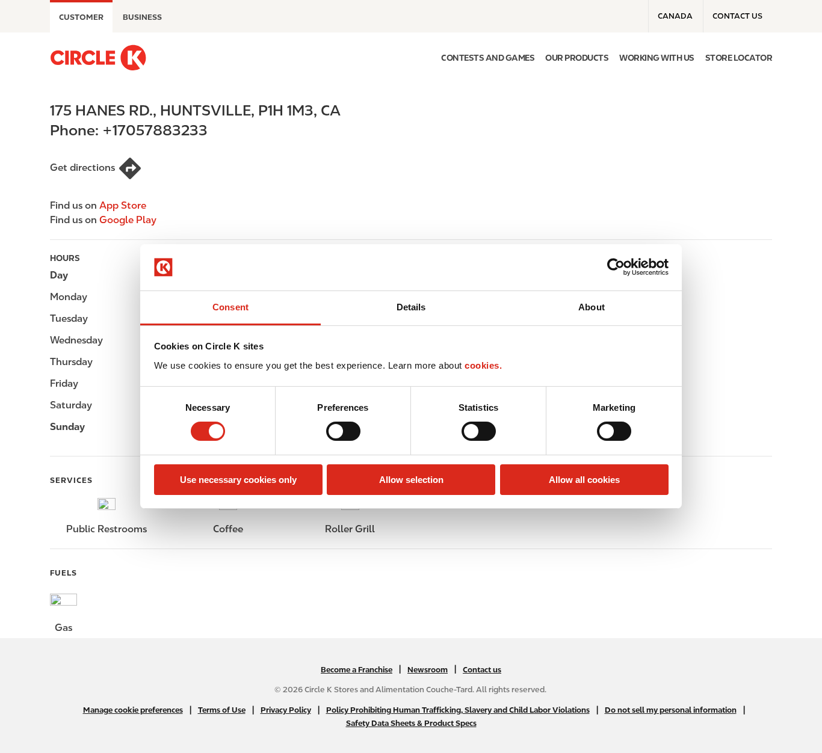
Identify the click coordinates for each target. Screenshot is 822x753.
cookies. (483, 365)
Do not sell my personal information (671, 710)
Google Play (127, 220)
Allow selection (411, 480)
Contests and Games (487, 58)
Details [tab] (411, 307)
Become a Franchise (356, 669)
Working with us (656, 58)
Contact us (737, 15)
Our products (576, 58)
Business (142, 17)
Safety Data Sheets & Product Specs (411, 723)
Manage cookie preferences (133, 710)
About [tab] (591, 307)
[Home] (98, 58)
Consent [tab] (230, 307)
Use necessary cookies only (238, 480)
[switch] (343, 431)
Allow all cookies (584, 480)
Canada (675, 15)
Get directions (82, 167)
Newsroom (427, 669)
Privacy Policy (286, 710)
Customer (81, 17)
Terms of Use (222, 710)
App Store (122, 205)
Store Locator (739, 58)
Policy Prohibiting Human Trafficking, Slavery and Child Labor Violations (458, 710)
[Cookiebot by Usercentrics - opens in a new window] (616, 267)
